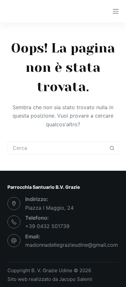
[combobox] (57, 147)
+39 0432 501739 (47, 226)
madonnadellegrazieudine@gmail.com (71, 245)
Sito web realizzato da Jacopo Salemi (49, 279)
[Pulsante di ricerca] (112, 148)
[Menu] (116, 11)
